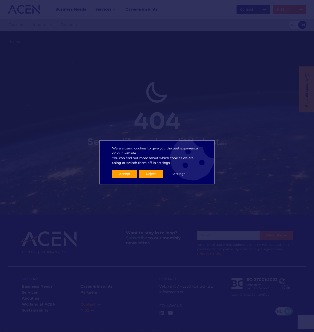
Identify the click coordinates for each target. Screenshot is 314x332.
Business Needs (37, 286)
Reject (151, 174)
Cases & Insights (96, 286)
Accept (124, 174)
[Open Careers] (77, 25)
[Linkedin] (161, 312)
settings (163, 163)
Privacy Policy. (209, 253)
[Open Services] (114, 9)
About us (30, 298)
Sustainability (35, 310)
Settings (178, 174)
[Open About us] (51, 25)
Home (15, 41)
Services (30, 292)
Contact (88, 304)
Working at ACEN (39, 304)
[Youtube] (170, 312)
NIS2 (84, 310)
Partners (88, 292)
